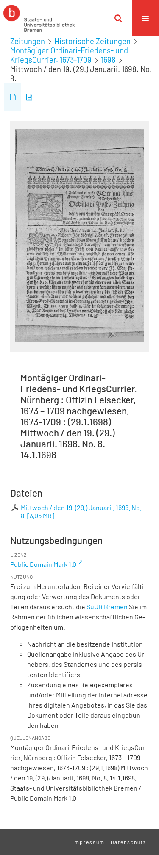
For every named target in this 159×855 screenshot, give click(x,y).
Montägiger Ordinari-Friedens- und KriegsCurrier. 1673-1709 (69, 55)
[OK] (118, 18)
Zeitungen (27, 41)
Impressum (89, 842)
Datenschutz (128, 842)
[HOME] (39, 18)
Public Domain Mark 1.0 (43, 564)
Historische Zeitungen (92, 41)
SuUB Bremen (107, 606)
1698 (108, 59)
